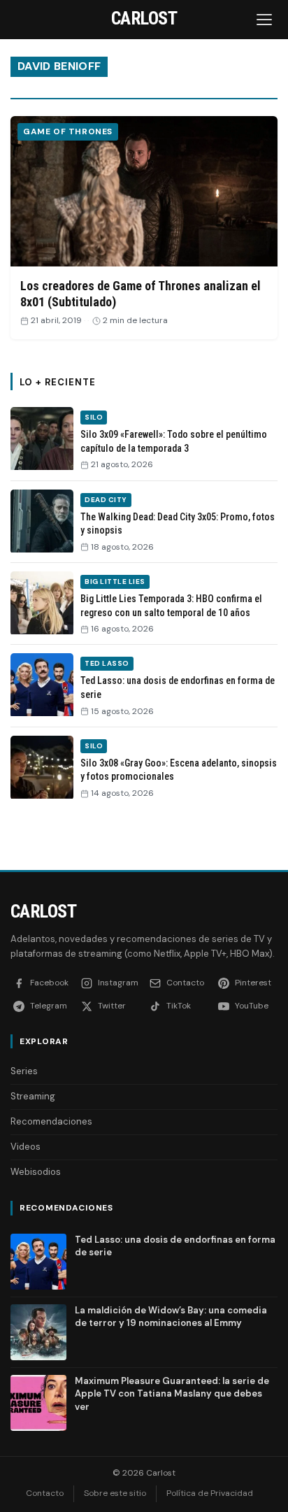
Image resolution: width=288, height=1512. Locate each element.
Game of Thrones (68, 131)
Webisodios (35, 1172)
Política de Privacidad (209, 1493)
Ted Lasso (107, 663)
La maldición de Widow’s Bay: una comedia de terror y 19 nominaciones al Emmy (171, 1316)
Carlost (43, 911)
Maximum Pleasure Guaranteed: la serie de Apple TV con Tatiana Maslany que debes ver (172, 1393)
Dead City (106, 499)
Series (24, 1071)
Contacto (45, 1493)
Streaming (32, 1096)
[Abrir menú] (266, 19)
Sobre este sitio (115, 1493)
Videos (25, 1147)
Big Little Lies (115, 581)
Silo (94, 417)
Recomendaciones (51, 1121)
